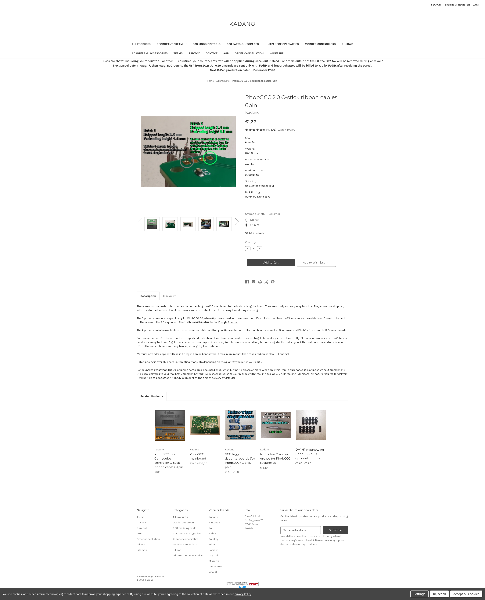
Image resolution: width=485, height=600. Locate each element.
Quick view (170, 421)
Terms (178, 53)
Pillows (347, 44)
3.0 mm (254, 220)
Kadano (213, 517)
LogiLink (214, 555)
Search (436, 4)
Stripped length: (262, 213)
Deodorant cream (170, 44)
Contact (211, 53)
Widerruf (276, 53)
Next (237, 221)
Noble (212, 533)
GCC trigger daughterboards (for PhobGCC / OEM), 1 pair (240, 460)
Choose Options (205, 428)
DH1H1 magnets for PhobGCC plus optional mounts (309, 454)
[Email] (253, 281)
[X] (266, 281)
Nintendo (214, 522)
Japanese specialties (283, 44)
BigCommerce (156, 576)
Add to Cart (170, 428)
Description (148, 296)
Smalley (213, 539)
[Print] (260, 281)
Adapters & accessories (150, 53)
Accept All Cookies (466, 594)
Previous (139, 221)
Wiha (212, 544)
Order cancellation (249, 53)
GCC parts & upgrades (243, 44)
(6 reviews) (270, 129)
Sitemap (142, 550)
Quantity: (250, 242)
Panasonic (215, 566)
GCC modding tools (206, 44)
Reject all (439, 594)
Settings (419, 594)
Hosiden (213, 550)
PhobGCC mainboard (198, 456)
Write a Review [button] (286, 130)
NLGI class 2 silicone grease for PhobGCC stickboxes (275, 458)
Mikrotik (214, 561)
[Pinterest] (273, 281)
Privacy (194, 53)
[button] (242, 584)
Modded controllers (320, 44)
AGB (226, 53)
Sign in (449, 4)
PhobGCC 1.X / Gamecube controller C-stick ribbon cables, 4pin (168, 460)
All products (141, 44)
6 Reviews (169, 296)
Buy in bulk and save (257, 196)
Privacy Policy (243, 594)
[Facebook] (247, 281)
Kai (210, 528)
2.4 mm (254, 225)
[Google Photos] (228, 322)
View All (213, 572)
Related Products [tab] (151, 396)
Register (464, 4)
